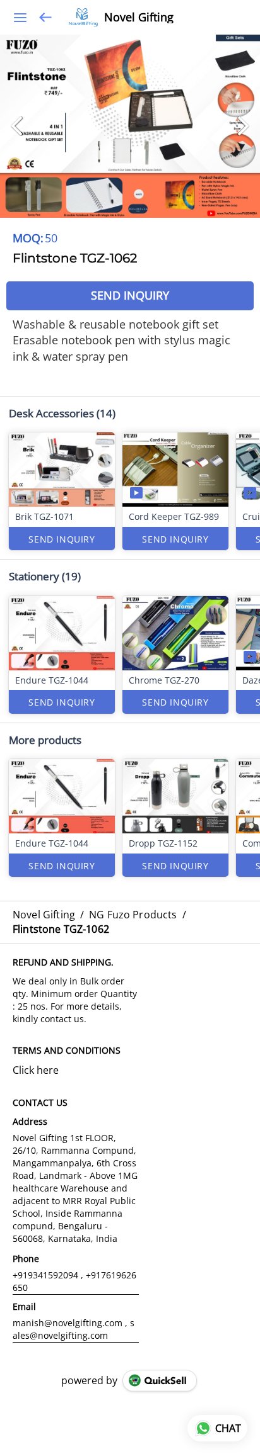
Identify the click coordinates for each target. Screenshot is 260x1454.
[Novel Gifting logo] (83, 17)
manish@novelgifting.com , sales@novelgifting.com (73, 1329)
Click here (36, 1070)
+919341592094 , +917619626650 (74, 1281)
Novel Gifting (139, 17)
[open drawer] (20, 17)
